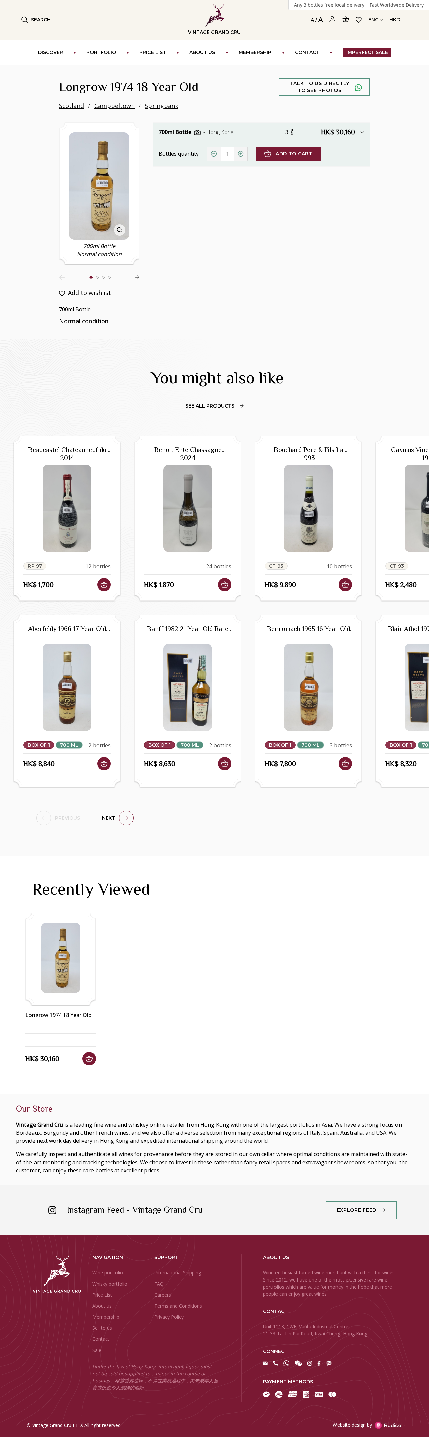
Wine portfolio (107, 1272)
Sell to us (102, 1328)
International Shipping (177, 1272)
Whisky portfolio (109, 1283)
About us (102, 1306)
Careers (162, 1295)
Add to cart (293, 154)
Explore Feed (356, 1210)
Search (41, 20)
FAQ (159, 1283)
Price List (102, 1295)
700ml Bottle (176, 132)
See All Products (209, 406)
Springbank (161, 106)
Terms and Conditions (178, 1306)
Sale (96, 1350)
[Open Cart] (345, 19)
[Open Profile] (332, 19)
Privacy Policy (169, 1317)
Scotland (71, 106)
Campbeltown (114, 106)
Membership (105, 1317)
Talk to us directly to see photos (319, 86)
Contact (100, 1339)
